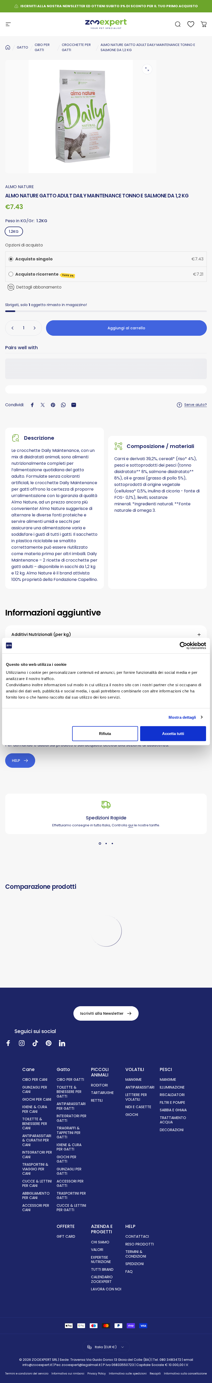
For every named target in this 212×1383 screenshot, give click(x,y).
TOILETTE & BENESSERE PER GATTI (69, 1092)
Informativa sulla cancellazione (185, 1374)
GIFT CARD (66, 1236)
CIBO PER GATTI (42, 47)
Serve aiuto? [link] (195, 405)
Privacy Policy (96, 1374)
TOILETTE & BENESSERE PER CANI (34, 1124)
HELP (130, 1226)
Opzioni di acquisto (24, 245)
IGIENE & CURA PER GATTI (69, 1147)
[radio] (11, 259)
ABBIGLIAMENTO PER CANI (36, 1195)
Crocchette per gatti (76, 47)
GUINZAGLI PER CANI (34, 1089)
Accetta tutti (173, 733)
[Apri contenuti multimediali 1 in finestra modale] (147, 69)
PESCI (166, 1069)
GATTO (22, 47)
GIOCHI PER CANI (36, 1099)
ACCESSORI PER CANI (35, 1207)
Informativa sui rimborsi (67, 1374)
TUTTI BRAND (102, 1269)
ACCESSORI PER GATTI (70, 1183)
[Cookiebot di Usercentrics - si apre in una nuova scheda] (183, 645)
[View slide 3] (112, 843)
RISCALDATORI (172, 1095)
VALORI (97, 1250)
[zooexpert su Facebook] (8, 1043)
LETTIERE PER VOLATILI (136, 1097)
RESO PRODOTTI (139, 1244)
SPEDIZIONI (134, 1264)
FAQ (129, 1271)
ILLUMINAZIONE (172, 1087)
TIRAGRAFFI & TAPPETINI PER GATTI (68, 1133)
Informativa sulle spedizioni (128, 1374)
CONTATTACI (137, 1236)
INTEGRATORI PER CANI (37, 1154)
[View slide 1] (100, 843)
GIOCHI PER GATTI (66, 1159)
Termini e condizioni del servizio (26, 1374)
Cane (28, 1069)
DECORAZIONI (172, 1130)
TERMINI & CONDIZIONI (135, 1254)
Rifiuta (105, 733)
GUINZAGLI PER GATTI (69, 1171)
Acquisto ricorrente (44, 274)
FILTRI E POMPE (172, 1102)
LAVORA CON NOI (106, 1289)
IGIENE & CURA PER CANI (34, 1109)
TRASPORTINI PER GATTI (71, 1195)
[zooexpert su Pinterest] (49, 1043)
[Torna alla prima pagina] (7, 47)
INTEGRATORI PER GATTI (71, 1118)
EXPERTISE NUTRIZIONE (101, 1259)
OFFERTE (66, 1226)
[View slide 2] (106, 843)
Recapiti (155, 1374)
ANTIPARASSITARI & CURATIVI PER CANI (36, 1140)
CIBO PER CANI (34, 1079)
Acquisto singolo (34, 259)
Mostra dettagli (182, 717)
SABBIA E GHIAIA (173, 1110)
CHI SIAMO (100, 1242)
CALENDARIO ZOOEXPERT (102, 1279)
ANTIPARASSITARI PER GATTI (71, 1106)
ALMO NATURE (19, 187)
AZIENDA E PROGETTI (102, 1229)
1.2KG (14, 231)
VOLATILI (134, 1069)
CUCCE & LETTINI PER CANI (37, 1183)
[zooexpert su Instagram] (22, 1043)
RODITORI (99, 1085)
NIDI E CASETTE (138, 1107)
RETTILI (97, 1100)
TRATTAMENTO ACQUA (173, 1120)
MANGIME (133, 1079)
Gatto (63, 1069)
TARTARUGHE (102, 1093)
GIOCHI (131, 1115)
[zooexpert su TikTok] (35, 1043)
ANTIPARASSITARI (139, 1087)
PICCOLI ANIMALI (100, 1072)
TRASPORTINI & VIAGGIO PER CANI (35, 1169)
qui (130, 825)
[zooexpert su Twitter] (62, 1043)
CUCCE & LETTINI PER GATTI (71, 1207)
